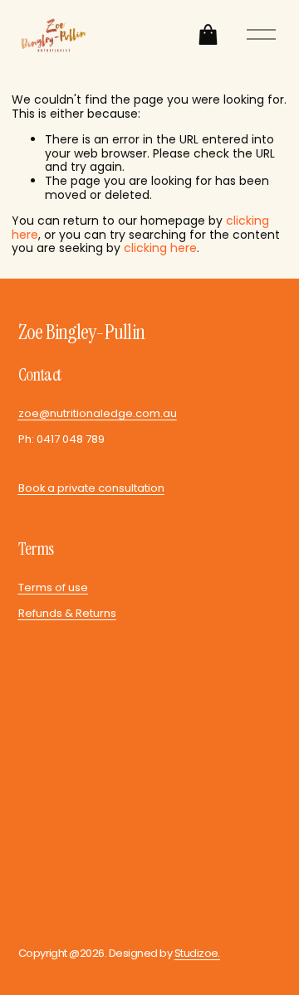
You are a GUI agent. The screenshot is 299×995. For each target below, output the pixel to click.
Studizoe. (197, 954)
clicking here (160, 248)
